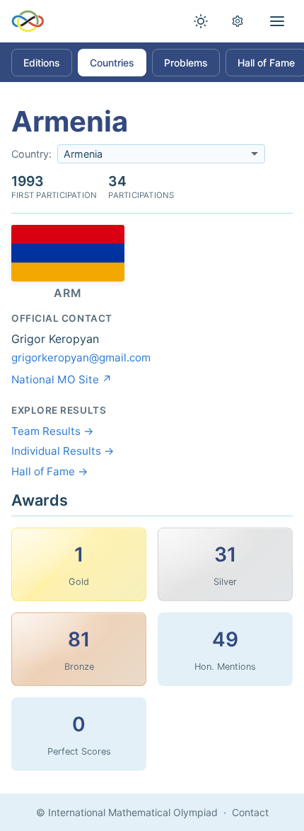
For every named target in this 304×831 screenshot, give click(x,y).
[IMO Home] (28, 21)
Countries (112, 63)
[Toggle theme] (201, 21)
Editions (41, 63)
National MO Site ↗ (61, 379)
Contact (250, 812)
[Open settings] (237, 21)
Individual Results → (63, 451)
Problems (186, 63)
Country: (31, 154)
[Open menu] (277, 21)
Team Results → (52, 431)
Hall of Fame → (49, 471)
